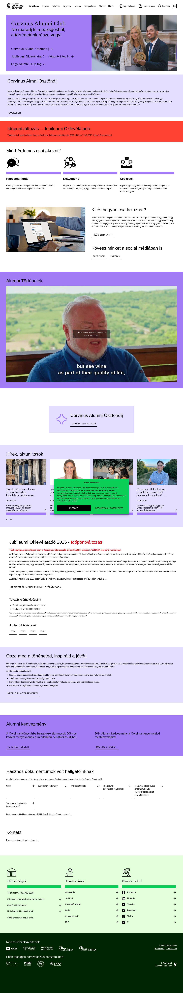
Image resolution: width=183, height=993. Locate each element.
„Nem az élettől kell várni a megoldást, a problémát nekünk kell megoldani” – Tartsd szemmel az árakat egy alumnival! (151, 495)
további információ (84, 424)
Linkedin (115, 256)
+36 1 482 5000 (26, 893)
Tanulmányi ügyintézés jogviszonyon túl (16, 804)
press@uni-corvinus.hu (23, 918)
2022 (32, 631)
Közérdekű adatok (73, 904)
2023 (23, 631)
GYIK (8, 786)
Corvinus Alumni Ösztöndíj (30, 48)
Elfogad (73, 508)
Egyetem (67, 6)
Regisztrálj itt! (102, 235)
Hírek (110, 6)
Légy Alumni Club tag (26, 64)
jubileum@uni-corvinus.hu (34, 605)
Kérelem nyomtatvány (48, 786)
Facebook (99, 256)
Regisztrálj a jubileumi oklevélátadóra (36, 587)
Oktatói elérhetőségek (17, 905)
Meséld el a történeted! (22, 693)
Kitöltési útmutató (78, 786)
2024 (13, 631)
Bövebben (15, 113)
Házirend (69, 898)
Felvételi (56, 6)
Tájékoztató (171, 949)
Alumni (102, 6)
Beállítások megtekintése (109, 508)
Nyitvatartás (70, 892)
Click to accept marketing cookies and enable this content (91, 334)
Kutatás (77, 6)
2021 (42, 631)
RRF (67, 922)
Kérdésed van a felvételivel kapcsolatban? (26, 899)
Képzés (45, 6)
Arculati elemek (71, 916)
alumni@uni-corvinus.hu (27, 840)
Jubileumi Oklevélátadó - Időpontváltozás (40, 56)
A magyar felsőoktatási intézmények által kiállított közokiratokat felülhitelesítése (145, 790)
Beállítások (159, 949)
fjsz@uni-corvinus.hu (62, 814)
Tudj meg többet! (18, 747)
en (174, 6)
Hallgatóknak (90, 6)
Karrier (68, 910)
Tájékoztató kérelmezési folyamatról (113, 787)
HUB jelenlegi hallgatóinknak (20, 911)
